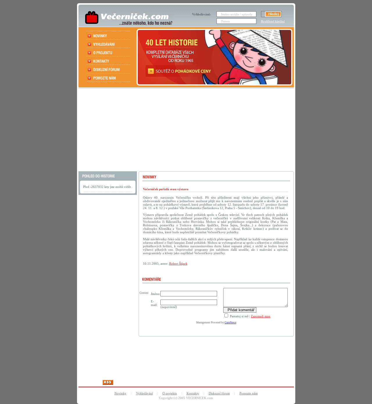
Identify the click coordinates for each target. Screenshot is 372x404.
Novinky (120, 393)
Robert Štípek (178, 263)
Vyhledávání (144, 393)
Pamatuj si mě (238, 316)
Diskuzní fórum (219, 393)
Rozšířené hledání (273, 21)
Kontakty (193, 393)
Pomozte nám (248, 393)
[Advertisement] (185, 130)
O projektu (169, 393)
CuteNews (230, 322)
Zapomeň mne (260, 316)
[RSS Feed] (108, 383)
